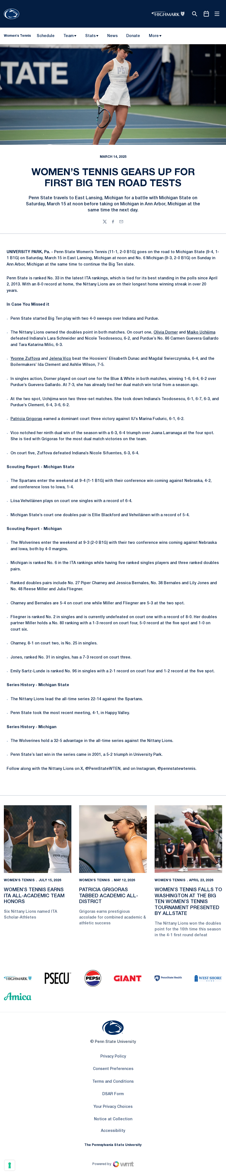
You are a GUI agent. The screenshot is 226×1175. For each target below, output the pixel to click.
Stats (90, 36)
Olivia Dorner (166, 332)
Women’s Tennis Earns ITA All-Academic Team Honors (34, 896)
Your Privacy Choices (113, 1107)
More (154, 36)
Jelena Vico (60, 359)
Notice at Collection (113, 1119)
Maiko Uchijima (201, 332)
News (112, 36)
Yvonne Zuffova (25, 359)
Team (68, 36)
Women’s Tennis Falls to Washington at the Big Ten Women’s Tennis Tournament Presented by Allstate (188, 902)
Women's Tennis (19, 880)
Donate (133, 37)
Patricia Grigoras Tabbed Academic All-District (108, 896)
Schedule (46, 36)
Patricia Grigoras (26, 419)
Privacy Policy (113, 1056)
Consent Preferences (113, 1069)
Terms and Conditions (113, 1082)
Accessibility (113, 1131)
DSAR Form (113, 1094)
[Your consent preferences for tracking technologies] (9, 1165)
